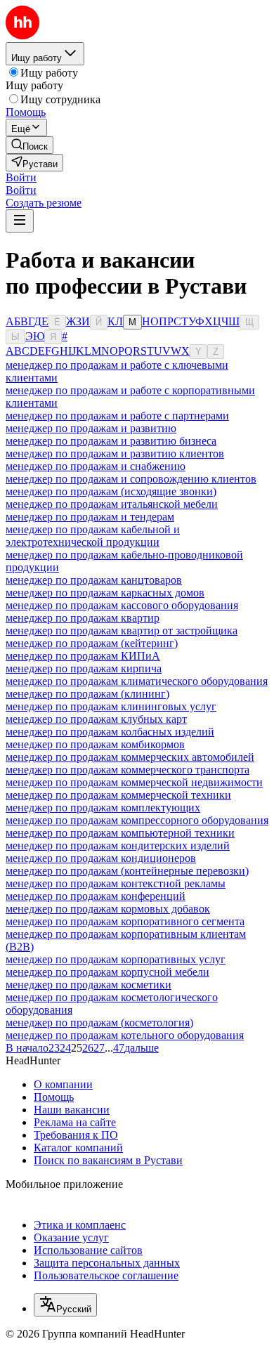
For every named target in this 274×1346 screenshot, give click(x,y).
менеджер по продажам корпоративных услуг (116, 959)
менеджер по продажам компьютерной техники (120, 833)
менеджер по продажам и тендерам (90, 517)
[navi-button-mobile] (20, 221)
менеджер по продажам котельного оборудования (125, 1035)
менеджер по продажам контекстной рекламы (116, 883)
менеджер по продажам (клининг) (87, 694)
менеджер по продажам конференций (95, 896)
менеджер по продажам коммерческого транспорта (127, 770)
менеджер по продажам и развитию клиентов (115, 453)
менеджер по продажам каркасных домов (105, 593)
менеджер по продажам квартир (82, 618)
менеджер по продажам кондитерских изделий (118, 845)
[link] (29, 145)
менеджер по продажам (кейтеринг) (92, 643)
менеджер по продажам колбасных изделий (110, 732)
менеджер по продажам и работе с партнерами (117, 416)
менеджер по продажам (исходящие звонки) (111, 491)
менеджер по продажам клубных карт (96, 719)
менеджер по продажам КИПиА (83, 656)
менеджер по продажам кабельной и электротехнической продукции (93, 535)
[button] (21, 177)
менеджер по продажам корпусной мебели (107, 972)
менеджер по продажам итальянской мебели (112, 504)
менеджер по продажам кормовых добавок (108, 909)
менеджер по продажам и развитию (91, 428)
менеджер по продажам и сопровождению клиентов (131, 479)
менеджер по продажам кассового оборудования (122, 605)
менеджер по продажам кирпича (84, 668)
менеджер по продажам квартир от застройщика (121, 630)
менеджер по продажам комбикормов (95, 744)
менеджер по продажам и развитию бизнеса (111, 441)
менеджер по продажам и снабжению (95, 466)
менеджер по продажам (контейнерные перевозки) (127, 871)
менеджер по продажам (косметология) (99, 1022)
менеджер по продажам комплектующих (103, 808)
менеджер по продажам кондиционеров (101, 858)
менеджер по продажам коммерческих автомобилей (130, 757)
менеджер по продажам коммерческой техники (118, 795)
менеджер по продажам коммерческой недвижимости (134, 782)
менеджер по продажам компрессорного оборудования (137, 820)
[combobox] (65, 1304)
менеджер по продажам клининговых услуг (111, 706)
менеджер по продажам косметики (88, 985)
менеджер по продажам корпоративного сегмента (125, 921)
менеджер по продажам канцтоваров (94, 580)
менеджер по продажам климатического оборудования (137, 681)
